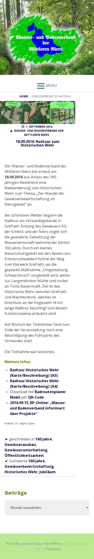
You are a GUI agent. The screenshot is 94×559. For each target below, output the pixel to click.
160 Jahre (43, 439)
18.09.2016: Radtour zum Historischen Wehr (38, 143)
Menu (51, 85)
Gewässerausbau (20, 444)
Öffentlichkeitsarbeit (24, 455)
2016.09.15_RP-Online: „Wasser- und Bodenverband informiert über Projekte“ (38, 408)
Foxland (53, 548)
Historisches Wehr (21, 471)
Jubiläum (47, 471)
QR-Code (36, 397)
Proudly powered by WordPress (34, 543)
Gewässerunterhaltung (26, 450)
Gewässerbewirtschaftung (29, 466)
